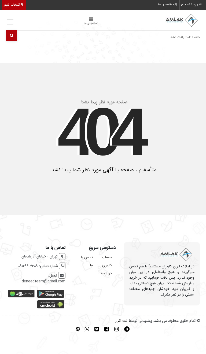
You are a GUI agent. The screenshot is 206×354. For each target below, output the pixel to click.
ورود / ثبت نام (190, 4)
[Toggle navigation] (9, 22)
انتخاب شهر (12, 5)
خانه (197, 37)
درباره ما (106, 273)
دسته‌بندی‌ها (91, 23)
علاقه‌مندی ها (166, 4)
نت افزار (121, 321)
